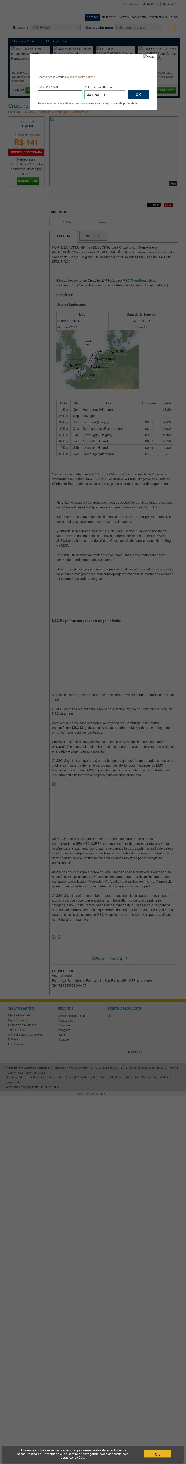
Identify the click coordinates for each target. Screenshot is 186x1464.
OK (157, 1454)
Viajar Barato (63, 64)
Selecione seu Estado (98, 87)
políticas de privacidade (123, 103)
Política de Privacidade (43, 1454)
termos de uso (96, 103)
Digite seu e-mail (48, 87)
